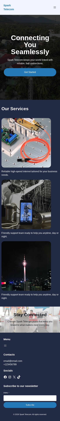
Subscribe (30, 405)
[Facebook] (5, 377)
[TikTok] (19, 377)
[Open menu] (55, 7)
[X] (14, 377)
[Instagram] (10, 377)
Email (6, 393)
